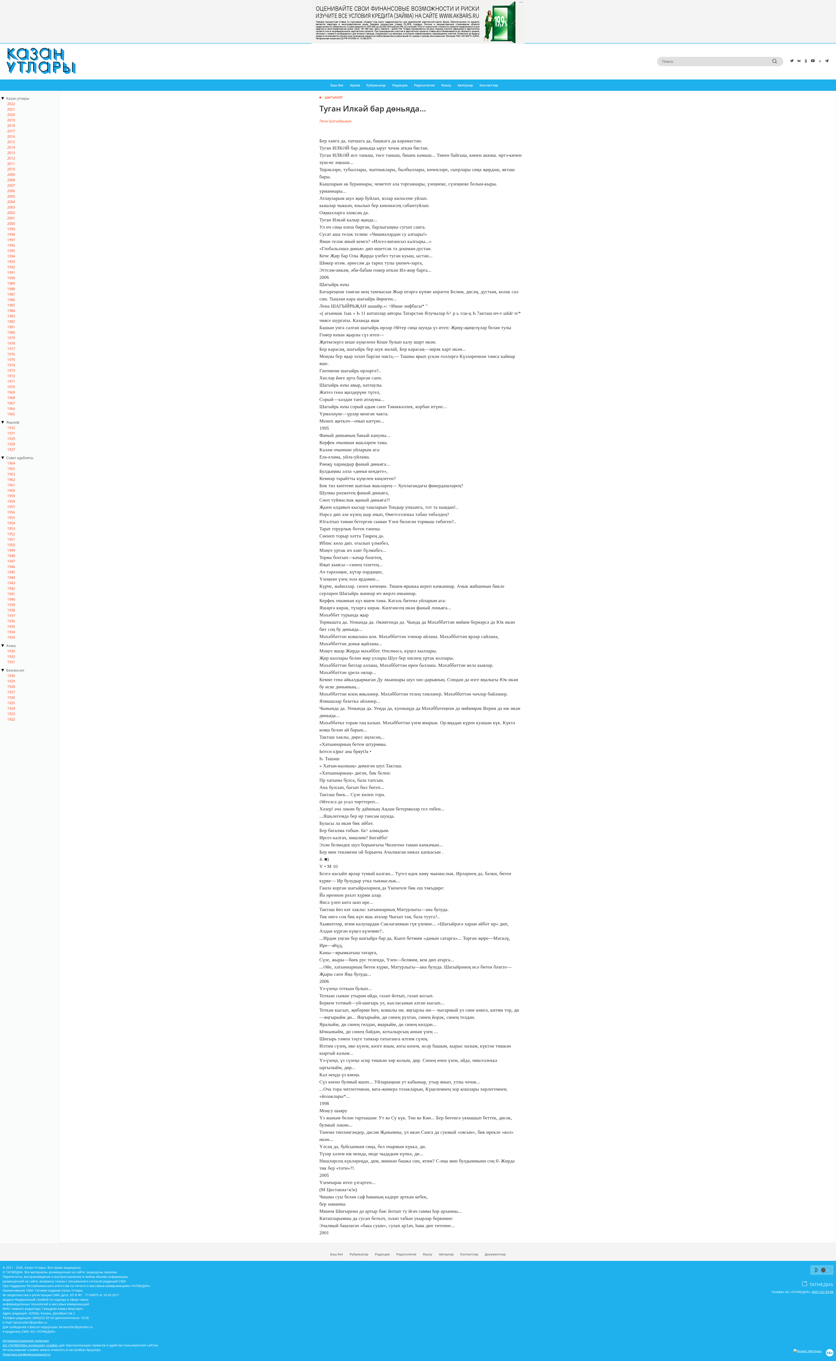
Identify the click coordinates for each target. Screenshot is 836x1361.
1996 (11, 245)
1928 (11, 444)
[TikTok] (819, 61)
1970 (11, 386)
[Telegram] (826, 61)
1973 (11, 370)
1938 (11, 610)
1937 (11, 615)
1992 (11, 267)
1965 (11, 414)
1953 (11, 528)
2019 (11, 120)
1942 (11, 588)
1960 (11, 490)
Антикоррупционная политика (26, 1341)
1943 (11, 583)
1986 (11, 299)
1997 (11, 240)
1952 (11, 534)
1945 (11, 572)
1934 (11, 632)
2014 (11, 147)
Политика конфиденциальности (27, 1354)
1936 (11, 621)
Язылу (446, 85)
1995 (11, 250)
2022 (11, 103)
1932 (11, 427)
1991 (11, 272)
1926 (11, 697)
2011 (11, 163)
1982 (11, 321)
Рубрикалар (376, 85)
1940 (11, 599)
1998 (11, 234)
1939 (11, 604)
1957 (11, 506)
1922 (11, 719)
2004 (11, 201)
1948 (11, 555)
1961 (11, 485)
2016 (11, 136)
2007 (11, 185)
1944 (11, 577)
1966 (11, 408)
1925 (11, 703)
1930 (11, 651)
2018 (11, 125)
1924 (11, 708)
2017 (11, 131)
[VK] (798, 61)
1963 (11, 474)
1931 (11, 433)
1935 (11, 626)
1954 (11, 523)
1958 (11, 501)
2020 (11, 114)
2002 (11, 212)
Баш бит (337, 85)
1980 (11, 332)
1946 (11, 566)
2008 (11, 180)
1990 (11, 278)
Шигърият (334, 97)
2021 (11, 109)
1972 (11, 376)
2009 (11, 174)
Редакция (400, 85)
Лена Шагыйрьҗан (335, 121)
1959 (11, 496)
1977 (11, 348)
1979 (11, 337)
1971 (11, 381)
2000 (11, 223)
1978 (11, 343)
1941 (11, 593)
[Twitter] (791, 61)
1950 (11, 544)
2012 (11, 158)
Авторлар (465, 85)
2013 (11, 152)
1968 (11, 397)
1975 (11, 359)
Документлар (495, 1254)
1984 (11, 310)
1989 (11, 283)
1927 (11, 449)
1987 (11, 294)
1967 (11, 403)
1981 (11, 327)
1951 (11, 539)
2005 (11, 196)
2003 (11, 207)
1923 (11, 713)
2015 (11, 142)
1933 (11, 637)
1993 (11, 261)
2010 (11, 169)
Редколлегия (424, 85)
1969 (11, 392)
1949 (11, 550)
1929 (11, 438)
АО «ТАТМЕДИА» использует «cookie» (30, 1345)
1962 (11, 479)
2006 (11, 191)
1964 (11, 463)
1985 (11, 305)
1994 (11, 256)
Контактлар (489, 85)
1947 (11, 561)
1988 (11, 288)
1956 (11, 512)
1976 (11, 354)
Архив (355, 85)
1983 (11, 316)
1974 (11, 365)
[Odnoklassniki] (805, 61)
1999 (11, 229)
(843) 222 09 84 (822, 1292)
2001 (11, 218)
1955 (11, 517)
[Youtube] (812, 61)
